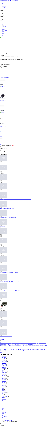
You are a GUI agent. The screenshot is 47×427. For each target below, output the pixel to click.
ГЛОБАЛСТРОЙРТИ (2, 226)
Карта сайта (3, 408)
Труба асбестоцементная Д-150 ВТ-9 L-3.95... (26, 199)
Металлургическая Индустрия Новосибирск (5, 290)
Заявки (2, 23)
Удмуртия (3, 370)
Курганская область (4, 381)
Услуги (2, 417)
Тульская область (3, 382)
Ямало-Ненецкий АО (4, 392)
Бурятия (2, 389)
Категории (3, 22)
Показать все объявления (8, 338)
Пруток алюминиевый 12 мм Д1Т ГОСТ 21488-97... (14, 281)
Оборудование (3, 31)
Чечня (2, 398)
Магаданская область (4, 401)
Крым (2, 366)
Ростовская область (4, 360)
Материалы (3, 413)
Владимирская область (4, 379)
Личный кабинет (3, 21)
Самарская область (4, 364)
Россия (7, 424)
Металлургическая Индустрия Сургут (4, 272)
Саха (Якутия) (3, 393)
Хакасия (2, 387)
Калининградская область (4, 376)
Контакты (3, 407)
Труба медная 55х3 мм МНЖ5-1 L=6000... (14, 299)
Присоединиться (2, 339)
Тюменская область (4, 363)
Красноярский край (4, 358)
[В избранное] (1, 161)
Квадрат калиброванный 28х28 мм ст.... (7, 162)
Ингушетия (3, 397)
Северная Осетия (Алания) (5, 396)
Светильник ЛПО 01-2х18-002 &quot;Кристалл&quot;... (10, 217)
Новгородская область (4, 391)
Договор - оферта (3, 418)
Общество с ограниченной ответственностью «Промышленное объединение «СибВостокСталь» (11, 199)
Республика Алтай (4, 399)
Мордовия (3, 394)
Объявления (1, 77)
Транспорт (3, 33)
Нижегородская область (4, 361)
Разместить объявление (2, 338)
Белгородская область (4, 372)
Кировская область (4, 374)
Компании (3, 3)
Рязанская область (4, 380)
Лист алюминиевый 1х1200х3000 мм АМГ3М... (15, 290)
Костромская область (4, 384)
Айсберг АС (1, 162)
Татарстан (3, 362)
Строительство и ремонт (4, 32)
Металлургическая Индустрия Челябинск (4, 299)
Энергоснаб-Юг (2, 217)
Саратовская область (4, 371)
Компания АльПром (2, 208)
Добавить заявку (4, 26)
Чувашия (3, 369)
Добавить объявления (7, 77)
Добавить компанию (4, 7)
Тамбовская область (4, 385)
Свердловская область (4, 356)
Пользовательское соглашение (5, 419)
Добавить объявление (4, 6)
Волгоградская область (4, 368)
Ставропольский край (4, 373)
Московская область (4, 355)
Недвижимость (3, 414)
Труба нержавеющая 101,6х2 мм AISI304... (13, 272)
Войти (2, 35)
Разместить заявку (2, 346)
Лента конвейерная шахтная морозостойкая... (10, 226)
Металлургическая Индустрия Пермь (4, 281)
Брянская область (3, 378)
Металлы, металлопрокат (4, 30)
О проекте (3, 406)
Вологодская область (4, 383)
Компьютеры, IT (3, 29)
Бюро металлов (2, 336)
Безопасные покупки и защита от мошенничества (7, 420)
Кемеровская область (4, 367)
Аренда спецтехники (4, 28)
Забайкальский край (4, 386)
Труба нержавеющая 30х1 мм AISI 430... (8, 336)
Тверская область (3, 375)
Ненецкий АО (3, 400)
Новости (2, 409)
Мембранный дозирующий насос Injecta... (9, 208)
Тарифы (2, 24)
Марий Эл (3, 388)
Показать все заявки (6, 346)
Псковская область (4, 390)
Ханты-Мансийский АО (4, 365)
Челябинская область (4, 357)
